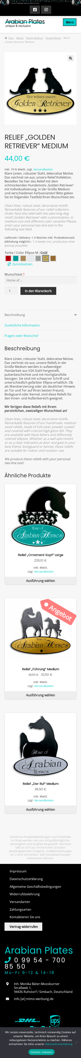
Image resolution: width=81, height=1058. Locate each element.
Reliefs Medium (34, 38)
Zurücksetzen (22, 264)
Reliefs (20, 38)
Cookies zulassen (41, 1052)
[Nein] (76, 1043)
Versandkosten (43, 169)
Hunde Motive (53, 38)
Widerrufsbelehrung (25, 894)
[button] (70, 58)
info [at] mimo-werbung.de (33, 999)
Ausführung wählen (40, 581)
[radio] (8, 258)
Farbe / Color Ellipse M (21, 253)
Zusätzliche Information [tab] (22, 325)
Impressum (18, 871)
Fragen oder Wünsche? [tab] (22, 336)
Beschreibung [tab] (15, 315)
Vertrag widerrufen (24, 926)
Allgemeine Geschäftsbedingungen (35, 886)
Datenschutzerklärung (26, 879)
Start (11, 38)
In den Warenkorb (38, 291)
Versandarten (20, 902)
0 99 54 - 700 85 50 (35, 963)
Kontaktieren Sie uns (25, 917)
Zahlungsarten (20, 909)
